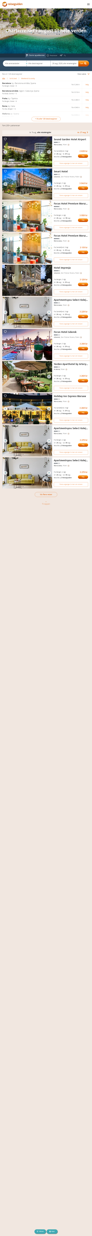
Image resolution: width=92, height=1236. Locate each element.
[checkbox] (5, 139)
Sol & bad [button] (13, 79)
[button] (15, 63)
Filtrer (41, 1231)
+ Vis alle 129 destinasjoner (46, 119)
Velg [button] (87, 85)
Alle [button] (3, 79)
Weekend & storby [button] (28, 79)
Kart (53, 1231)
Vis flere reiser (46, 494)
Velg (83, 156)
